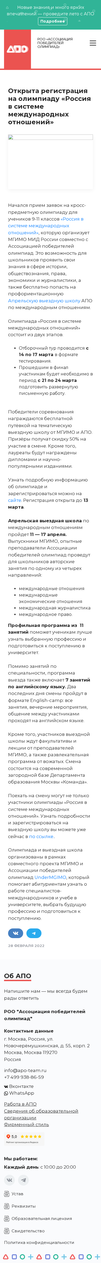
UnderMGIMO (50, 877)
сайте (14, 500)
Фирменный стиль (26, 1124)
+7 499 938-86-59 (24, 1077)
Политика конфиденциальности (39, 1242)
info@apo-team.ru (25, 1070)
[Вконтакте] (9, 1180)
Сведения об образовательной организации (41, 1114)
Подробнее (52, 21)
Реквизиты (24, 1206)
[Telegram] (23, 1180)
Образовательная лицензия (42, 1218)
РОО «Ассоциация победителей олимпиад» (55, 43)
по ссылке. (41, 836)
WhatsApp (21, 1093)
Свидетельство (28, 1230)
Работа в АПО (20, 1104)
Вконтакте (21, 1086)
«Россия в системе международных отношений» (45, 225)
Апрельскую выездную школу (44, 300)
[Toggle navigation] (93, 43)
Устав (17, 1193)
